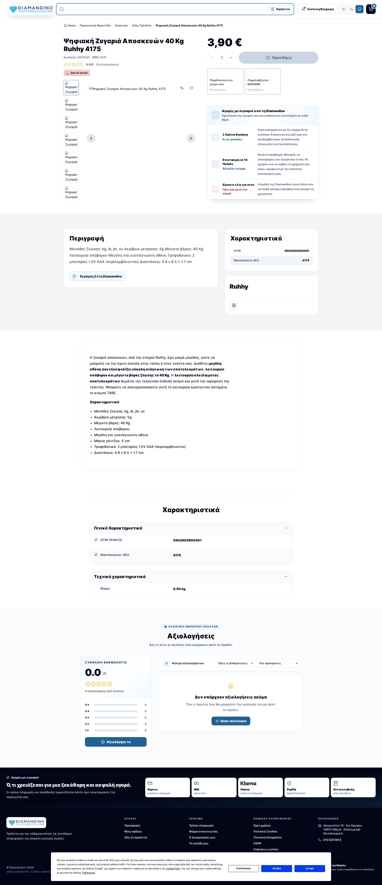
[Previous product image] (91, 138)
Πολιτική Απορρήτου (267, 837)
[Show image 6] (71, 175)
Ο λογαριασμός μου (202, 837)
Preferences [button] (88, 872)
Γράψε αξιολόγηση (233, 721)
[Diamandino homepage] (29, 9)
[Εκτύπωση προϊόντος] (234, 305)
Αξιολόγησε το (119, 742)
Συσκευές (121, 25)
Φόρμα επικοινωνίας (203, 831)
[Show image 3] (71, 122)
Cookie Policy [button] (173, 868)
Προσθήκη (282, 58)
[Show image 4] (71, 140)
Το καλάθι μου (198, 843)
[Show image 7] (71, 192)
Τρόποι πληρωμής (201, 825)
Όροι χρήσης (262, 825)
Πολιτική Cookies (265, 831)
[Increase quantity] (231, 57)
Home (72, 25)
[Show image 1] (71, 87)
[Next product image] (191, 138)
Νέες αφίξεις (133, 831)
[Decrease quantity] (212, 57)
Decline (277, 868)
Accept (310, 868)
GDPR (257, 843)
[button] (225, 81)
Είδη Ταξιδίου (141, 25)
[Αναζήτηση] (62, 9)
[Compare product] (182, 88)
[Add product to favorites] (191, 88)
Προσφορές (132, 825)
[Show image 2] (71, 105)
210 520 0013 (332, 839)
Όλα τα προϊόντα (135, 837)
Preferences (243, 868)
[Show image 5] (71, 157)
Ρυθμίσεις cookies (265, 849)
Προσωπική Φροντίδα (95, 25)
